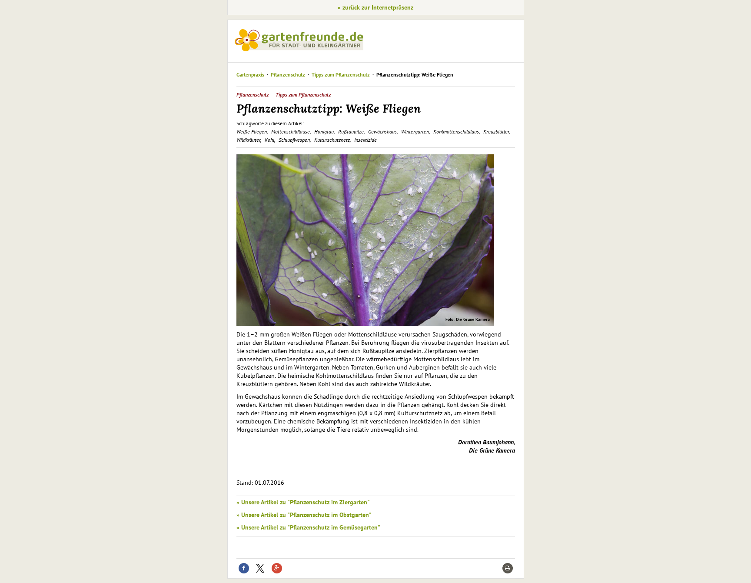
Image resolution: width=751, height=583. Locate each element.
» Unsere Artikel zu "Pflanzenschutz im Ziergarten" (303, 502)
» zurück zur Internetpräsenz (375, 7)
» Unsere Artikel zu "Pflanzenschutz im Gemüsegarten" (308, 527)
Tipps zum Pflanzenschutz (341, 74)
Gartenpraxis (250, 74)
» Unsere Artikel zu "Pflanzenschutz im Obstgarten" (304, 515)
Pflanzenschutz (288, 74)
